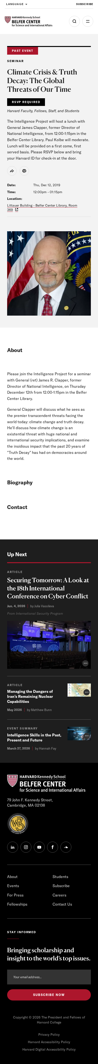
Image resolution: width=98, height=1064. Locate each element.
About (12, 876)
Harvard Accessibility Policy (49, 1042)
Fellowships (17, 904)
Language (15, 4)
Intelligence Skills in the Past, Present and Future (34, 737)
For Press (15, 895)
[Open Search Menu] (74, 21)
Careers (59, 895)
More (87, 21)
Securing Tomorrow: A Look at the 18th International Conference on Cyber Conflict (48, 588)
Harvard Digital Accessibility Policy (49, 1049)
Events (13, 885)
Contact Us (62, 904)
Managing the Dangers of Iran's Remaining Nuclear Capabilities (30, 696)
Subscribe (84, 4)
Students (60, 876)
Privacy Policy (49, 1034)
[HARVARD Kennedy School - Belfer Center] (28, 21)
